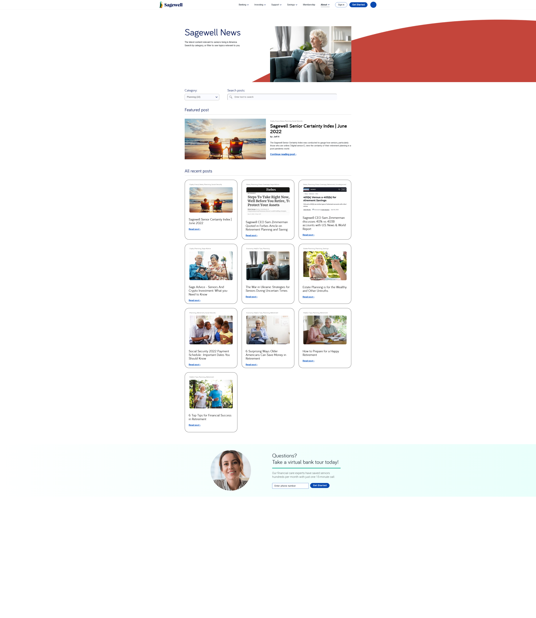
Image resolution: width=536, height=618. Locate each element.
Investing (258, 4)
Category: (191, 90)
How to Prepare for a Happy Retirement (321, 353)
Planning (288, 121)
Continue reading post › (283, 154)
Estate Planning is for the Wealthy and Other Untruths (325, 289)
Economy (249, 248)
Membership (309, 4)
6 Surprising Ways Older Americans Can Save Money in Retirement (266, 355)
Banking (242, 4)
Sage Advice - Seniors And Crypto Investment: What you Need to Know (208, 290)
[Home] (171, 5)
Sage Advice (274, 184)
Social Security (297, 121)
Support (275, 4)
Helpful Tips (258, 248)
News (282, 121)
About (324, 4)
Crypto (272, 121)
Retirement (331, 184)
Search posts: (236, 90)
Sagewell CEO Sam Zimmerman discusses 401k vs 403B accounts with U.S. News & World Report (324, 223)
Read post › (195, 229)
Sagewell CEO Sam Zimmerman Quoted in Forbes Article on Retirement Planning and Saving (267, 225)
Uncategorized (341, 184)
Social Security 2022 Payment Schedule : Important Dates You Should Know (209, 355)
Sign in (341, 4)
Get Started (358, 4)
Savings (291, 4)
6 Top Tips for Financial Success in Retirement (210, 417)
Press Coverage (264, 184)
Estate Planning (309, 248)
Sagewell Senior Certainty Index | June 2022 (308, 128)
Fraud (277, 121)
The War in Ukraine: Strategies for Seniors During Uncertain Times (268, 289)
